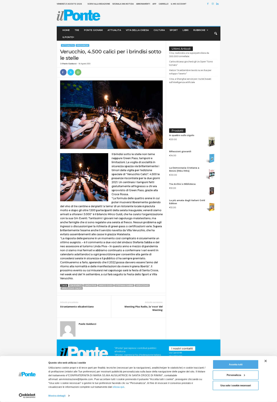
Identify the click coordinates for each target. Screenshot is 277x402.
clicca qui (118, 386)
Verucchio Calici (72, 288)
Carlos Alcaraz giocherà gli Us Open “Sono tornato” (191, 63)
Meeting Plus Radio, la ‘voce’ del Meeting (144, 308)
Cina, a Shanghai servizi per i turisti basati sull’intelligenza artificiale (190, 80)
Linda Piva (90, 285)
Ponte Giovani (93, 30)
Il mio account (178, 4)
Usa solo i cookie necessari (235, 385)
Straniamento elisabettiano (77, 306)
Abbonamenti (143, 4)
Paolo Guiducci (69, 63)
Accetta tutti (236, 364)
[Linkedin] (218, 4)
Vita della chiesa (137, 30)
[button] (215, 33)
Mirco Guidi (106, 285)
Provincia (82, 45)
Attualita (114, 30)
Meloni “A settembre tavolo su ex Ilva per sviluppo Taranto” (190, 72)
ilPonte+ (68, 37)
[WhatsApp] (78, 72)
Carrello (163, 4)
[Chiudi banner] (265, 361)
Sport (174, 30)
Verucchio (142, 285)
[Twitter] (70, 72)
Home (66, 30)
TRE (77, 30)
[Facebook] (208, 4)
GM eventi (76, 285)
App (154, 4)
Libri (186, 30)
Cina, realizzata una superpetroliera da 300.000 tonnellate (189, 55)
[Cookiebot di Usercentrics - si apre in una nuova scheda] (27, 395)
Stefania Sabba (124, 285)
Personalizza (234, 374)
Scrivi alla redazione (99, 4)
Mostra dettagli (57, 395)
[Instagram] (213, 4)
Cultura (159, 30)
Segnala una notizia (123, 4)
